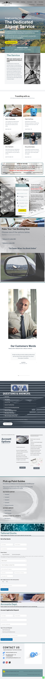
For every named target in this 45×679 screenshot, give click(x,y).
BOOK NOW (22, 210)
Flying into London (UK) (8, 243)
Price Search (29, 1)
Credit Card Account (6, 629)
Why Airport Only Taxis (9, 412)
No (7, 581)
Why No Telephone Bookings (11, 410)
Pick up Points (32, 4)
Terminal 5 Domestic (9, 505)
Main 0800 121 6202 (10, 654)
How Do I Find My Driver (9, 404)
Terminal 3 (7, 497)
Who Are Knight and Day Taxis (11, 415)
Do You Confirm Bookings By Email (12, 407)
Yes (3, 581)
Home (18, 1)
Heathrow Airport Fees (6, 173)
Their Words (41, 1)
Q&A (35, 1)
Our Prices (7, 396)
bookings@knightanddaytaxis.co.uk (13, 657)
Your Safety (7, 399)
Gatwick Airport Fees (17, 172)
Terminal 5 (7, 502)
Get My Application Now (6, 639)
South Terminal (8, 513)
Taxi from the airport (16, 554)
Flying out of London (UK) (9, 239)
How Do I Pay (7, 402)
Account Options (40, 4)
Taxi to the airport (5, 554)
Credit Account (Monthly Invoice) (8, 631)
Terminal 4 (7, 499)
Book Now (23, 1)
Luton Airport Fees (27, 172)
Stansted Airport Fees (38, 172)
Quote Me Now (4, 589)
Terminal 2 (7, 494)
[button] (22, 239)
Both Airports (7, 518)
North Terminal (8, 510)
